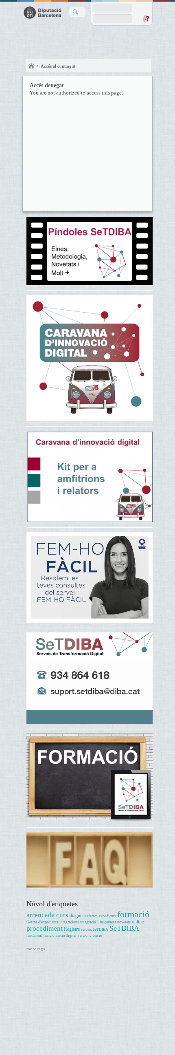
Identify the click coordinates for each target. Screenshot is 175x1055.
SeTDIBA (124, 928)
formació (133, 914)
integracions (69, 922)
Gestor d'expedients (42, 922)
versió (97, 936)
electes (92, 916)
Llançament (106, 922)
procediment (44, 928)
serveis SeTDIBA (94, 929)
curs (62, 915)
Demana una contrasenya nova (145, 18)
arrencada (40, 915)
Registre (72, 929)
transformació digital (60, 936)
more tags (35, 948)
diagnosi (78, 915)
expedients (107, 916)
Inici (31, 66)
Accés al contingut (58, 66)
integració (88, 922)
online (138, 922)
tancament (34, 936)
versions (84, 936)
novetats (124, 922)
